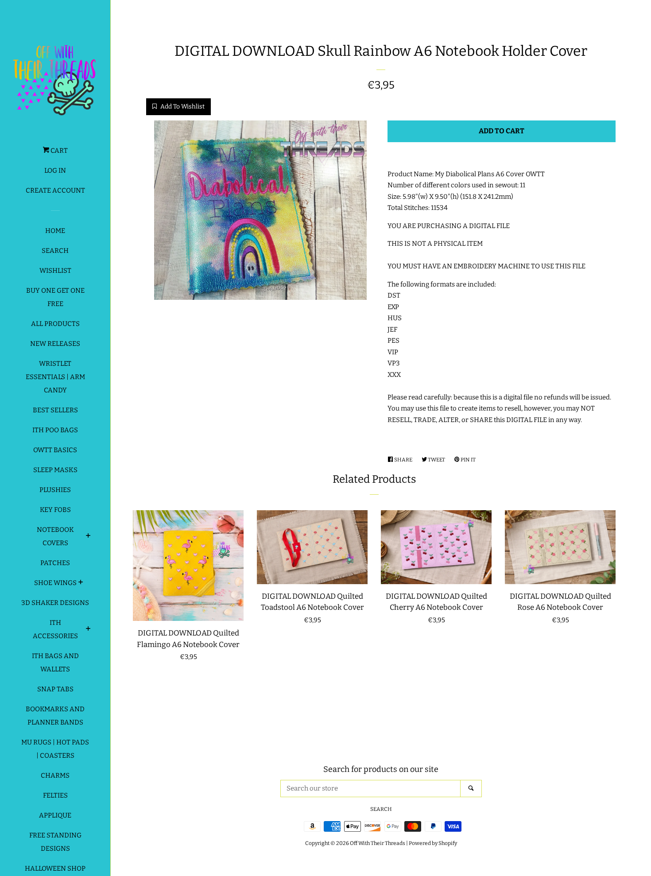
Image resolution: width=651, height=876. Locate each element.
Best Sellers (55, 410)
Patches (55, 563)
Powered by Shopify (433, 843)
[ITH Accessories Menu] (88, 630)
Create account (55, 190)
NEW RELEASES (55, 344)
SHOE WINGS (55, 583)
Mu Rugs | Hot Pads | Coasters (55, 749)
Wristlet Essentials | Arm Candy (55, 377)
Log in (55, 170)
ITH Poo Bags (55, 430)
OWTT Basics (55, 450)
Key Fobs (55, 510)
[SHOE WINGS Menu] (81, 583)
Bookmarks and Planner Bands (55, 715)
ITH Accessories (55, 629)
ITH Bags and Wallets (55, 662)
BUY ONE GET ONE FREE (55, 297)
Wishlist (55, 271)
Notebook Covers (55, 536)
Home (55, 231)
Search (55, 251)
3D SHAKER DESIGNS (55, 603)
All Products (55, 324)
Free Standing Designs (55, 842)
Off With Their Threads (377, 843)
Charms (55, 775)
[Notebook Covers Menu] (88, 537)
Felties (55, 795)
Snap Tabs (55, 689)
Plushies (55, 490)
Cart (58, 151)
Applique (55, 815)
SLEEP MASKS (55, 470)
